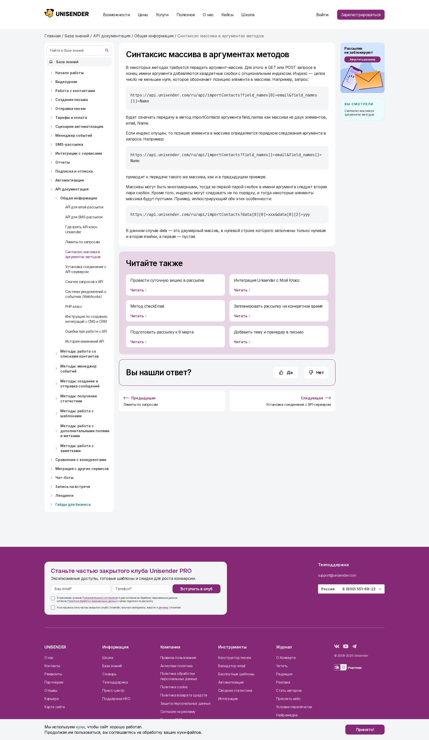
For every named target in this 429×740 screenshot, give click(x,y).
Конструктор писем (234, 657)
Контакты (52, 666)
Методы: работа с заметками (77, 448)
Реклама (283, 682)
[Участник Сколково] (348, 668)
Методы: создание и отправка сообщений (80, 383)
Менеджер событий (73, 135)
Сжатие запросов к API (84, 281)
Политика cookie (174, 687)
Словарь (109, 674)
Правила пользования (178, 657)
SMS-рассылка (69, 144)
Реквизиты (53, 674)
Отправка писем (70, 108)
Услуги (162, 14)
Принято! (365, 729)
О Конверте (286, 657)
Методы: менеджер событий (78, 368)
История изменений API (84, 341)
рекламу (164, 607)
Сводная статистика (235, 690)
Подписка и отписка (74, 171)
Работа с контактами (75, 91)
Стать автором (288, 690)
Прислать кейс (288, 698)
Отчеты (62, 162)
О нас (49, 657)
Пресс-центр (113, 690)
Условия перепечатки (294, 707)
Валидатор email (231, 666)
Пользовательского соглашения (100, 597)
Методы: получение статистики (78, 398)
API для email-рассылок (84, 207)
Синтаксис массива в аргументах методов (83, 254)
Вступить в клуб (196, 588)
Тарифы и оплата (71, 117)
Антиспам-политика (176, 666)
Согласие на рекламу (177, 711)
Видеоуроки (66, 82)
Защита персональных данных (185, 703)
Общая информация (78, 198)
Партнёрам (53, 682)
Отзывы (50, 690)
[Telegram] (354, 647)
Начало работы (69, 73)
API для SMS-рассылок (84, 217)
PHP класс (73, 306)
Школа (247, 14)
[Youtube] (345, 647)
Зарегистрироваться (361, 14)
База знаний (67, 62)
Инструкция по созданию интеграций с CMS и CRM (86, 319)
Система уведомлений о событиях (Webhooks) (85, 294)
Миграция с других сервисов (82, 468)
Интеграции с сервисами (78, 153)
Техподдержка (115, 682)
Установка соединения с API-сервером (85, 269)
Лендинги (64, 495)
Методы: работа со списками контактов (79, 353)
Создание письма (71, 99)
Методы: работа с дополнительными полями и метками (84, 431)
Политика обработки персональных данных (178, 676)
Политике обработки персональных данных (92, 601)
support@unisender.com (337, 575)
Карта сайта (54, 707)
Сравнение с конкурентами (80, 460)
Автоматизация (69, 180)
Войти (322, 14)
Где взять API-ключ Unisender (81, 229)
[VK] (336, 647)
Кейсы (227, 14)
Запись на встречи (72, 486)
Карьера (51, 698)
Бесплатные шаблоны (236, 674)
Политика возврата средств (183, 695)
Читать (282, 666)
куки (80, 726)
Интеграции (228, 698)
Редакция (284, 674)
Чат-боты (64, 477)
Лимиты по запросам (82, 242)
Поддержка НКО (116, 698)
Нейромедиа (286, 715)
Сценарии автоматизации (79, 126)
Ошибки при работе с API (86, 331)
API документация (72, 189)
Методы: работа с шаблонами (77, 413)
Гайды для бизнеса (73, 504)
